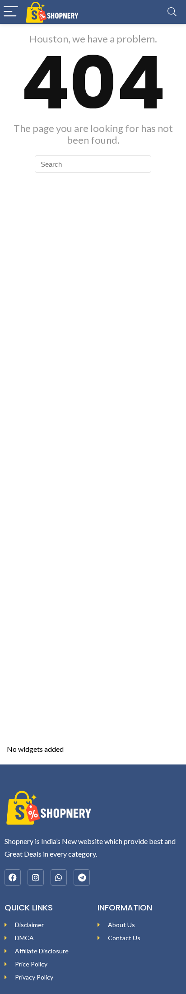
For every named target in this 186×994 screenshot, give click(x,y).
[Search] (172, 12)
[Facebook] (13, 877)
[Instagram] (36, 877)
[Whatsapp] (59, 877)
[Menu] (11, 12)
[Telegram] (82, 877)
